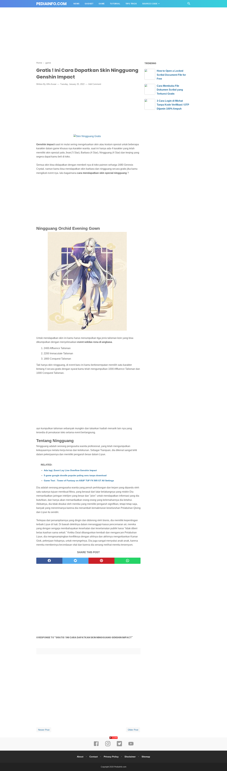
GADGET (89, 4)
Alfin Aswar (51, 84)
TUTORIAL (115, 4)
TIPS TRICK (131, 4)
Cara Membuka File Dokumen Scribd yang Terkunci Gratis (170, 90)
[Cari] (189, 4)
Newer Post (43, 730)
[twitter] (75, 561)
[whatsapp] (127, 561)
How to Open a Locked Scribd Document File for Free (171, 75)
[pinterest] (101, 561)
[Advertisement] (113, 35)
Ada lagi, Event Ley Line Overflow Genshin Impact (70, 470)
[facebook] (49, 561)
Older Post (133, 730)
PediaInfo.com (51, 3)
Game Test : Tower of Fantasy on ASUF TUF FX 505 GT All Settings (79, 480)
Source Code (150, 4)
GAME (102, 4)
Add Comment (94, 84)
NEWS (77, 4)
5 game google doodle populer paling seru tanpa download (75, 475)
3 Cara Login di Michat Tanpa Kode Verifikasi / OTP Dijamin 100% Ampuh (173, 105)
